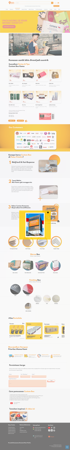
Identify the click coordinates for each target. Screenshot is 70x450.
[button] (48, 212)
